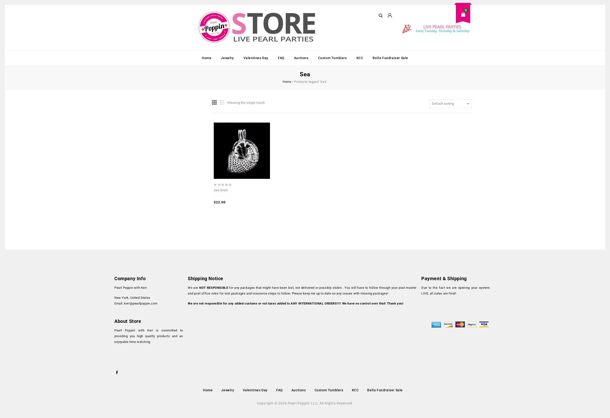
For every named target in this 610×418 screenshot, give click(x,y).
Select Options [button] (252, 140)
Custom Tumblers (332, 58)
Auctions (301, 58)
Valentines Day (256, 58)
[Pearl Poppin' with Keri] (257, 27)
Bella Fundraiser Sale (390, 58)
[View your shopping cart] (436, 18)
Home (206, 58)
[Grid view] (214, 102)
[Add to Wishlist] (241, 140)
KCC (359, 58)
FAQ (281, 58)
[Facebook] (117, 372)
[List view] (221, 102)
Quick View (231, 140)
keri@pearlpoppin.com (140, 303)
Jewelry (227, 58)
